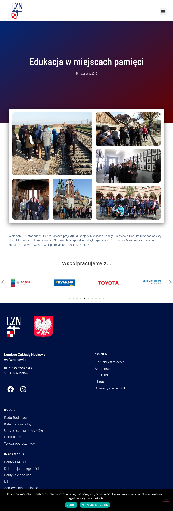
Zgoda (71, 504)
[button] (163, 11)
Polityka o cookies (17, 475)
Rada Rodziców (15, 418)
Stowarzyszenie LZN (110, 388)
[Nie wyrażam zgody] (166, 500)
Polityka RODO (15, 462)
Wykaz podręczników (20, 443)
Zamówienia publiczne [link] (21, 488)
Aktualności (103, 369)
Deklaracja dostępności (21, 469)
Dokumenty (12, 437)
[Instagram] (23, 389)
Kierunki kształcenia (109, 362)
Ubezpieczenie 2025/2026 (23, 431)
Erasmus (101, 375)
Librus (99, 382)
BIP (6, 481)
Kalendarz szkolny (17, 424)
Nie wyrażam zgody (95, 504)
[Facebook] (10, 389)
